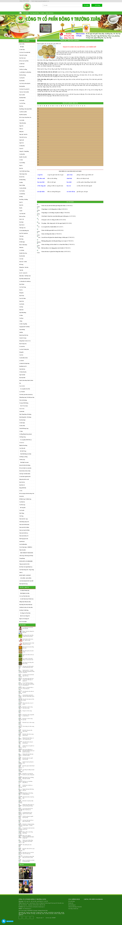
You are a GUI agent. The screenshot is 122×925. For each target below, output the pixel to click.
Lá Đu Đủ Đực (22, 193)
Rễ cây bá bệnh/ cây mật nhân (25, 468)
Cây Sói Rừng (22, 162)
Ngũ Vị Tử (21, 142)
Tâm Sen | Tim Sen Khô (24, 91)
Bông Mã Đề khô (22, 487)
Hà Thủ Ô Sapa (23, 451)
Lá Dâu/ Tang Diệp (23, 323)
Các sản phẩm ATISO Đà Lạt (26, 439)
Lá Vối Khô (21, 250)
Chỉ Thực (21, 306)
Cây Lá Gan (21, 408)
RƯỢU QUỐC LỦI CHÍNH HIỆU (26, 561)
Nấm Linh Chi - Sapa (23, 518)
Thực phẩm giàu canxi (27, 844)
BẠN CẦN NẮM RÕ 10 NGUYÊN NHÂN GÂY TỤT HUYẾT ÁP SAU (28, 750)
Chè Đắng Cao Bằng (23, 456)
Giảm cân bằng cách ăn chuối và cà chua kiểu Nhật (54, 244)
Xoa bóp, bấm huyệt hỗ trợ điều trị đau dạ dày (28, 821)
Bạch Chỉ (21, 205)
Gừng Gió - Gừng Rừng (24, 151)
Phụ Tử (20, 165)
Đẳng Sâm (21, 131)
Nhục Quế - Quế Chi (23, 134)
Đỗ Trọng (21, 264)
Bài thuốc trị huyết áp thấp (28, 800)
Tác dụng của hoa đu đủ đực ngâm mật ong (28, 675)
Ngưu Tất (21, 125)
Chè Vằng (21, 516)
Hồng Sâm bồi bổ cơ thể (24, 479)
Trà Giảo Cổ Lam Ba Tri (24, 89)
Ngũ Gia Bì (21, 140)
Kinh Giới (21, 309)
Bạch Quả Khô (22, 377)
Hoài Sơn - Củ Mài (23, 261)
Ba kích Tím (21, 176)
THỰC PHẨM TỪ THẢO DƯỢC (26, 552)
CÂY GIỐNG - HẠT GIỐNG (25, 578)
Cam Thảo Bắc (22, 213)
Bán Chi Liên (22, 482)
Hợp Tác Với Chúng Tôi (24, 618)
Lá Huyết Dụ (21, 145)
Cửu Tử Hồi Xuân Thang (24, 171)
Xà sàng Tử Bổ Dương (23, 402)
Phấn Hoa (21, 247)
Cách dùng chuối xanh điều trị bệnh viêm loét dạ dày (28, 636)
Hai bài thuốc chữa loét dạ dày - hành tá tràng (28, 640)
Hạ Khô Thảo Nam (23, 253)
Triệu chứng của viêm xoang (28, 726)
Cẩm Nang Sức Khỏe (34, 13)
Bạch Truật (21, 295)
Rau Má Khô (21, 80)
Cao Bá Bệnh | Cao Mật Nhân (25, 72)
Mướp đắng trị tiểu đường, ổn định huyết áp (28, 794)
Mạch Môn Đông (22, 312)
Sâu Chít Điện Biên (23, 544)
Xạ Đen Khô (21, 411)
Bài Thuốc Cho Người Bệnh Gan (25, 566)
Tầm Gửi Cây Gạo (23, 137)
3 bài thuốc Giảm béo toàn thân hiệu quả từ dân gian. (55, 216)
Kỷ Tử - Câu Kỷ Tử (23, 272)
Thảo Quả (21, 236)
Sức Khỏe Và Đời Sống (23, 610)
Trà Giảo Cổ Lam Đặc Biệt (24, 52)
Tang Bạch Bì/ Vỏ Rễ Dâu (24, 326)
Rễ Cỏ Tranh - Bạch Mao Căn (25, 117)
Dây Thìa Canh (22, 58)
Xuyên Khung (22, 329)
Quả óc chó (21, 219)
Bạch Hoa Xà (22, 485)
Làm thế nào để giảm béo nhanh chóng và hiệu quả (54, 237)
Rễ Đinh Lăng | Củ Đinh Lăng (25, 499)
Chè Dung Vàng (22, 436)
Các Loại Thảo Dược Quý (24, 596)
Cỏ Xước (21, 159)
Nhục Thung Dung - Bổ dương (25, 414)
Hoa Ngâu (21, 222)
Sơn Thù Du (21, 304)
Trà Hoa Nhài (22, 425)
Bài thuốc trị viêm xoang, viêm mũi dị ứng (28, 707)
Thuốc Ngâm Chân (23, 173)
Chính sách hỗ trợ (49, 13)
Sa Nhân (21, 315)
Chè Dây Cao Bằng (23, 69)
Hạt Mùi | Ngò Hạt (23, 114)
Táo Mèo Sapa (22, 504)
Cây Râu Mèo (22, 154)
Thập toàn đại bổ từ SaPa (24, 564)
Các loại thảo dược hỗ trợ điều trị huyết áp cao (28, 809)
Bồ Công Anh (22, 507)
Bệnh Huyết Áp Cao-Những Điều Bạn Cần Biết (28, 778)
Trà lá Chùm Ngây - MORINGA (25, 547)
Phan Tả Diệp (22, 185)
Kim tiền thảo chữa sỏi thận (24, 470)
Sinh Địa (21, 332)
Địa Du (20, 207)
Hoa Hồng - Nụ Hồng (23, 199)
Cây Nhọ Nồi (21, 77)
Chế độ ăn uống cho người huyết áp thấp (28, 817)
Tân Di (20, 210)
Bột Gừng (21, 239)
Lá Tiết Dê (21, 360)
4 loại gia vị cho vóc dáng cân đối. (50, 219)
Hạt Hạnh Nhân (22, 97)
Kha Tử (21, 202)
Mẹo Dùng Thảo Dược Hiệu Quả (25, 604)
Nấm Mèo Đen (22, 369)
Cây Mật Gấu (22, 501)
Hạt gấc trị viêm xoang (27, 710)
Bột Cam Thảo (22, 216)
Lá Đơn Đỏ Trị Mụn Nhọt (24, 363)
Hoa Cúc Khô (22, 94)
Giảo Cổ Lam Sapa (24, 405)
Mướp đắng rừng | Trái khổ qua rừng (26, 397)
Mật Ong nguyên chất (23, 538)
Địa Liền (21, 168)
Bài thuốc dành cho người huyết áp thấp (28, 759)
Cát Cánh (21, 258)
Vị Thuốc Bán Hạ (22, 371)
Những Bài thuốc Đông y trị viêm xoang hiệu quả (28, 738)
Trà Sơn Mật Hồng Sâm (24, 230)
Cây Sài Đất (21, 120)
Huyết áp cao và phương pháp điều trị (27, 782)
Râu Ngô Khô (22, 86)
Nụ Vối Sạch (21, 66)
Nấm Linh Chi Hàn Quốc (24, 524)
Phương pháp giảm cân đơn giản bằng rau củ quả (54, 241)
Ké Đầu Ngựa (22, 241)
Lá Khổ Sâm (21, 63)
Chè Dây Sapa (22, 459)
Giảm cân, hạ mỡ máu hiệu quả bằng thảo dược (53, 205)
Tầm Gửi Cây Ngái (23, 55)
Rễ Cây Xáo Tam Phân (23, 60)
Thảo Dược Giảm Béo (73, 40)
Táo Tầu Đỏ (21, 510)
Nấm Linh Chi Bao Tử (23, 535)
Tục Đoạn (21, 318)
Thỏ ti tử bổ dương (23, 400)
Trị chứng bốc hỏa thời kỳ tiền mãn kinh (28, 628)
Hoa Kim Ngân (22, 419)
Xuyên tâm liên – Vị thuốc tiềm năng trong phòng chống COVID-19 (28, 671)
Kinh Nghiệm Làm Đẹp (24, 593)
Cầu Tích (21, 354)
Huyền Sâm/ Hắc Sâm (23, 335)
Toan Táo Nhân (22, 298)
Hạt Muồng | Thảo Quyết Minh (25, 108)
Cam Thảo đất (22, 448)
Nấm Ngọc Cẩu (22, 227)
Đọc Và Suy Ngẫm (23, 621)
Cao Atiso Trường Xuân (24, 349)
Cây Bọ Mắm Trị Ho (23, 357)
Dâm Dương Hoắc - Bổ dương (25, 417)
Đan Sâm (21, 106)
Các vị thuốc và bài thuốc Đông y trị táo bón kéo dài (28, 659)
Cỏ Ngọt (21, 431)
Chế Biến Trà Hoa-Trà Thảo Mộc (26, 607)
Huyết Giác (21, 301)
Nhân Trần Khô (22, 549)
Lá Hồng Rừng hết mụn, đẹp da (25, 434)
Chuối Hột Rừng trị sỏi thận (25, 453)
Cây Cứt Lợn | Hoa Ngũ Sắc (24, 83)
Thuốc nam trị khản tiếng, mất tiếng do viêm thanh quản (28, 841)
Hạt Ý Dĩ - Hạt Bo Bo (23, 233)
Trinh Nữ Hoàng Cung (23, 428)
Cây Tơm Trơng (22, 287)
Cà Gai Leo (21, 442)
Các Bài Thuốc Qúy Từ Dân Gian (26, 598)
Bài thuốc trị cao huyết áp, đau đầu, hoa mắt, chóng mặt (28, 774)
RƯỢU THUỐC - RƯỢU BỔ (25, 575)
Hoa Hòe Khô (22, 256)
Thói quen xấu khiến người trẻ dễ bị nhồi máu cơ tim (28, 667)
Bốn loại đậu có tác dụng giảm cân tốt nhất (52, 248)
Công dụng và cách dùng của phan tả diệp (52, 212)
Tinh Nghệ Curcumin (24, 462)
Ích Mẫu (21, 182)
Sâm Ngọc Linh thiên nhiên (24, 473)
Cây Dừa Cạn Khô (23, 111)
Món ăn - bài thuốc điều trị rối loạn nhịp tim (28, 688)
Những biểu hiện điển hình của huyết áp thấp (28, 755)
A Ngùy (20, 321)
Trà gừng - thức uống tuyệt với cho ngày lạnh (53, 223)
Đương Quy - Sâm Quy (23, 267)
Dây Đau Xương (22, 75)
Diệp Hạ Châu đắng (23, 445)
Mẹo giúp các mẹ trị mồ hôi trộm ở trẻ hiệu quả (28, 853)
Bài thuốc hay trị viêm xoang (28, 722)
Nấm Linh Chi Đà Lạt (23, 533)
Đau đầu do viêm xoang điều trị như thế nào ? (28, 715)
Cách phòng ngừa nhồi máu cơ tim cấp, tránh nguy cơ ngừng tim (28, 679)
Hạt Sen (21, 289)
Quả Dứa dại (21, 541)
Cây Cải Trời (22, 386)
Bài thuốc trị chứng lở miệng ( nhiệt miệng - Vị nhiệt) (28, 825)
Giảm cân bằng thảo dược (48, 234)
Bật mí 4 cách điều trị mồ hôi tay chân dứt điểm (28, 861)
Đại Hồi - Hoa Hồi (23, 157)
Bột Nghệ (22, 46)
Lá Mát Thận (22, 49)
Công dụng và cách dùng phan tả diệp (51, 209)
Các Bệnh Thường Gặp (24, 590)
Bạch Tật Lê (21, 224)
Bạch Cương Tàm (22, 343)
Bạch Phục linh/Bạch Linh (24, 278)
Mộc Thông (21, 513)
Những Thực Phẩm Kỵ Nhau (25, 601)
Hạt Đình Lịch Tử (22, 366)
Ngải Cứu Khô (22, 374)
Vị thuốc (42, 13)
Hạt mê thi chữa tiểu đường (24, 465)
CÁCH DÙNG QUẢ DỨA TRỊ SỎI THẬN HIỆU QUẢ (28, 696)
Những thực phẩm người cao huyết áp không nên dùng (28, 805)
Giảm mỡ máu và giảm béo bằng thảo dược (52, 251)
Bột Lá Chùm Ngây (23, 244)
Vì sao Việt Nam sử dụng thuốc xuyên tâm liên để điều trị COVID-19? (28, 684)
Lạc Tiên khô (22, 391)
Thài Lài (21, 128)
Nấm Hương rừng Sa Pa (24, 521)
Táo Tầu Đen (22, 190)
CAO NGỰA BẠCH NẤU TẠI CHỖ (26, 580)
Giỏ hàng (97, 5)
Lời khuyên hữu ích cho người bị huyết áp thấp (27, 813)
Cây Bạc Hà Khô (22, 188)
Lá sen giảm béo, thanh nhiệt (48, 226)
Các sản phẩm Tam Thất (25, 388)
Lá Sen (20, 490)
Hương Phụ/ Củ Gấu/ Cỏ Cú (24, 340)
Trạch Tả (21, 148)
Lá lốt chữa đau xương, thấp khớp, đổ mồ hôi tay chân (28, 857)
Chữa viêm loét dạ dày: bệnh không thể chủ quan (28, 643)
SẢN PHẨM (25, 13)
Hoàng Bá (21, 352)
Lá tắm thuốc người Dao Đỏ (24, 476)
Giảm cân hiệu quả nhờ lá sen (48, 230)
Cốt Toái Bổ (21, 100)
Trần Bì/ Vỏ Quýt (22, 338)
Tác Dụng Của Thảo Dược (25, 613)
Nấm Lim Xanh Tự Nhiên (24, 530)
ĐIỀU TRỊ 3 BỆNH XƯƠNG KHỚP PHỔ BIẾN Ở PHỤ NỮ (28, 837)
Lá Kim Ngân (22, 422)
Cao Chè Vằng (22, 103)
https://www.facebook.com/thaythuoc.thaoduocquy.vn (32, 906)
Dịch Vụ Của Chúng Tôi (25, 615)
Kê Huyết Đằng (22, 179)
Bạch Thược (21, 284)
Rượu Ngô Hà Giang (23, 583)
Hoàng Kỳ (21, 292)
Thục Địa (21, 270)
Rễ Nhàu (21, 196)
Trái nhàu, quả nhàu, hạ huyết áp (25, 394)
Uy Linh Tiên (22, 346)
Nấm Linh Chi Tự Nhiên (24, 527)
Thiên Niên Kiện (22, 123)
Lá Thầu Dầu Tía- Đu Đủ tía (25, 281)
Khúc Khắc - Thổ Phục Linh (24, 275)
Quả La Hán (21, 43)
